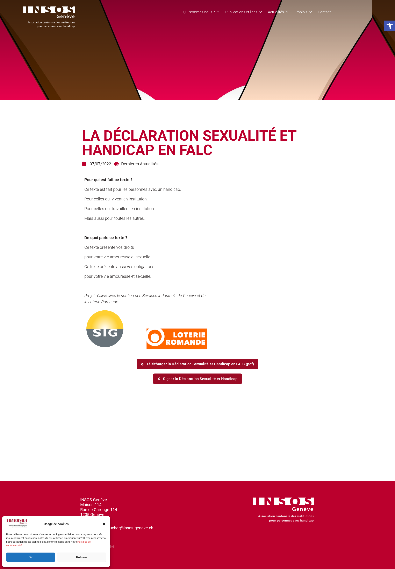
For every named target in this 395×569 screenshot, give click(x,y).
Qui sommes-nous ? (199, 12)
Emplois (300, 12)
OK (31, 557)
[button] (389, 26)
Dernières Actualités (139, 163)
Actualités (276, 12)
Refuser (81, 557)
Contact (324, 12)
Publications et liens (241, 12)
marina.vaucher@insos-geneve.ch (122, 527)
